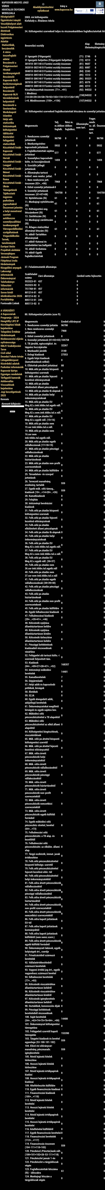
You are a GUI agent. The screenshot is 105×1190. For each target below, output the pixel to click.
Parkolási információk (12, 367)
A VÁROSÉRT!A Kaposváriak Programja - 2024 (10, 314)
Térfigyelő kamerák (10, 377)
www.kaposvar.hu (64, 9)
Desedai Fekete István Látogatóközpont (12, 358)
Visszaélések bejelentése (7, 386)
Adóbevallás (7, 381)
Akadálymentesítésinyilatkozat (43, 8)
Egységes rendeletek (11, 374)
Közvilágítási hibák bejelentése (10, 326)
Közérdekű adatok (10, 363)
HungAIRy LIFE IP (10, 321)
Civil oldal (6, 353)
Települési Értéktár (10, 331)
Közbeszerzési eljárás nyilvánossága (12, 340)
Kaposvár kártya (9, 370)
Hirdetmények (8, 335)
